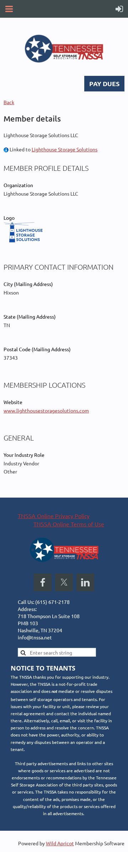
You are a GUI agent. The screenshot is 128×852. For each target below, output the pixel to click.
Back (9, 102)
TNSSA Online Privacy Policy (54, 515)
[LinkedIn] (85, 582)
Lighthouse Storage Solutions (64, 149)
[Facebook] (43, 582)
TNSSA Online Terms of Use (68, 523)
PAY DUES (104, 83)
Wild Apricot (60, 843)
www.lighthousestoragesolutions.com (46, 410)
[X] (64, 582)
